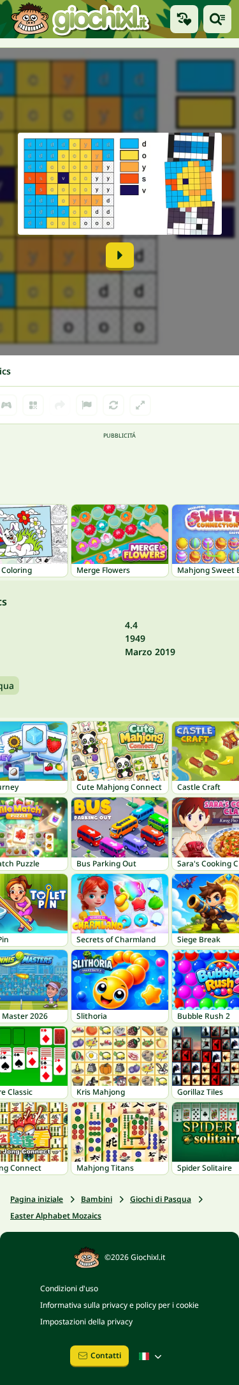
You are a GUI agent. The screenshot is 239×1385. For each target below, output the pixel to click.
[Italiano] (152, 1356)
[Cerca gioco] (217, 19)
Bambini (96, 1199)
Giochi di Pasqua (160, 1199)
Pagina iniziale (36, 1199)
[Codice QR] (33, 405)
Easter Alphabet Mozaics (55, 1215)
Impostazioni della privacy (86, 1321)
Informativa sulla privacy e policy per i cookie (119, 1305)
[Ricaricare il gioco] (113, 405)
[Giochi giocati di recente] (184, 19)
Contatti (106, 1355)
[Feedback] (87, 405)
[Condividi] (60, 405)
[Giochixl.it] (80, 19)
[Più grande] (140, 405)
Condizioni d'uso (69, 1288)
